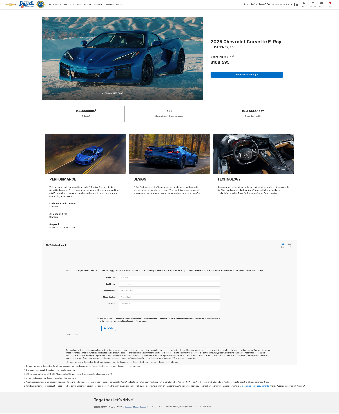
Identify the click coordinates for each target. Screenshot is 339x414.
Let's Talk (108, 328)
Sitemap (136, 407)
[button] (50, 4)
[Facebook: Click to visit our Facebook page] (294, 5)
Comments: (110, 303)
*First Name (110, 278)
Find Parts (98, 5)
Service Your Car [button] (84, 5)
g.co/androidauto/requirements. (255, 386)
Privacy (143, 407)
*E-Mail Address (108, 290)
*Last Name (110, 284)
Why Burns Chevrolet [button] (114, 5)
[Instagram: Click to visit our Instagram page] (297, 5)
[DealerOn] (101, 407)
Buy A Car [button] (57, 5)
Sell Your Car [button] (69, 5)
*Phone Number (109, 297)
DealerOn (128, 407)
